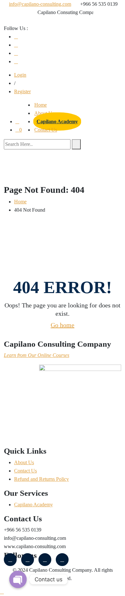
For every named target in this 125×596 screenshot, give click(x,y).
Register (22, 91)
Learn (10, 355)
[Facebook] (16, 36)
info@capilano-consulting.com (40, 4)
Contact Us (45, 129)
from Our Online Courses (42, 355)
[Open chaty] (18, 579)
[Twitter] (27, 559)
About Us (24, 462)
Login (20, 75)
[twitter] (16, 53)
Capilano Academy (57, 121)
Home (40, 105)
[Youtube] (44, 559)
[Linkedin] (62, 559)
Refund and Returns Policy (41, 479)
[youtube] (16, 45)
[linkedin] (16, 61)
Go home (62, 324)
